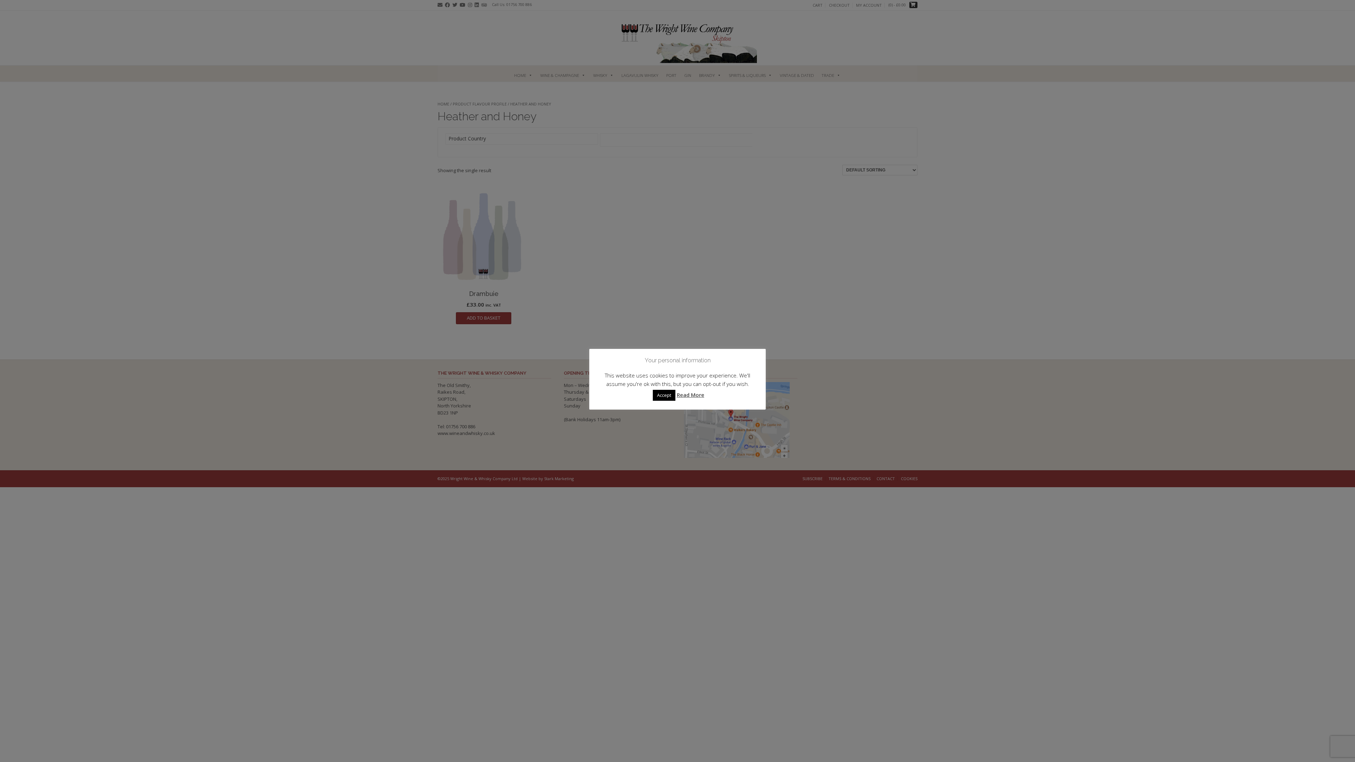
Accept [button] (664, 395)
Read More (690, 394)
